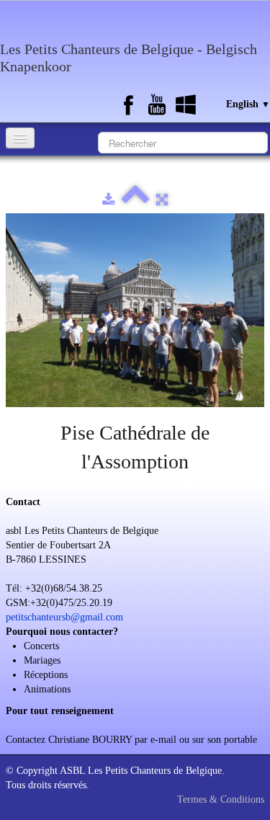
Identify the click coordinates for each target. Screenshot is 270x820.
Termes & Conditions (220, 799)
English (248, 104)
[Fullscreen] (162, 200)
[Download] (108, 200)
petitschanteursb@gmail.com (64, 617)
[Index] (135, 200)
